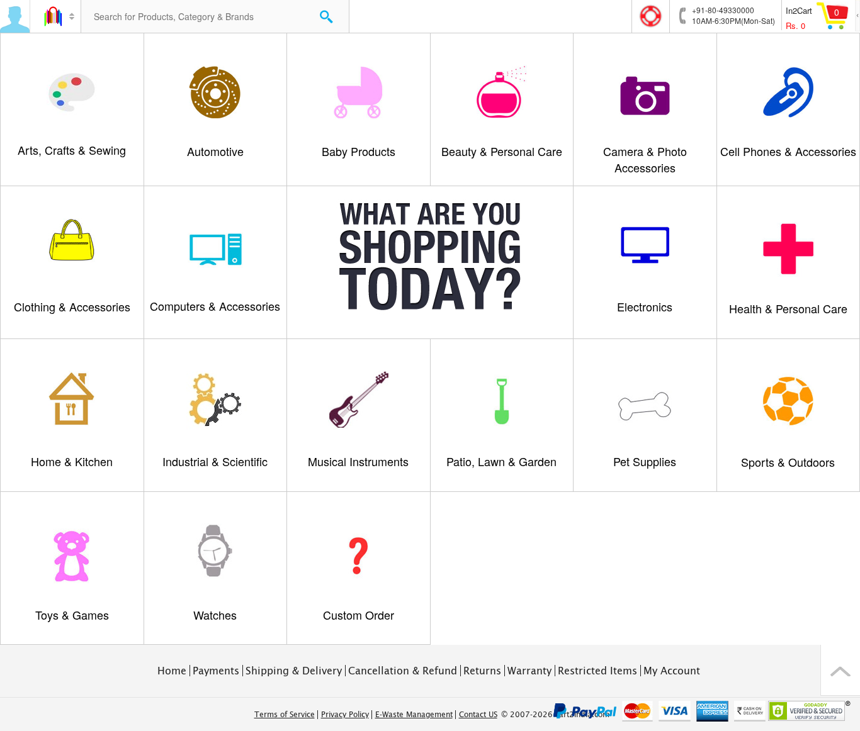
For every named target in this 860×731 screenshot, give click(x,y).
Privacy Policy (345, 714)
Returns (482, 670)
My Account (671, 670)
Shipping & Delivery (294, 670)
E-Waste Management (414, 714)
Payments (216, 670)
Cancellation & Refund (402, 670)
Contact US (478, 714)
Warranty (529, 670)
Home (171, 670)
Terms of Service (284, 714)
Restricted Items (597, 670)
